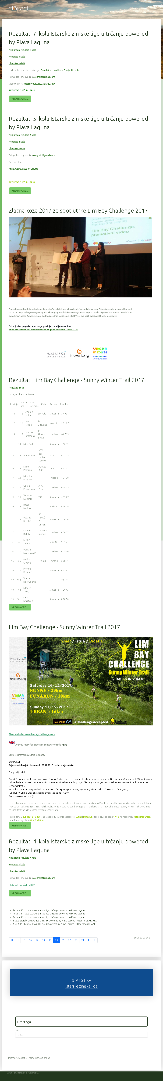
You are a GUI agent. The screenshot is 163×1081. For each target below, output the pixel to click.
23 (76, 940)
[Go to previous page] (18, 940)
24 (82, 940)
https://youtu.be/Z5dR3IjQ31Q (39, 83)
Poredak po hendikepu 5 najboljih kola (60, 70)
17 (37, 940)
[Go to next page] (88, 940)
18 (43, 940)
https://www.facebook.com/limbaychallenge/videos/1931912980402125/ (43, 329)
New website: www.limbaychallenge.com (32, 734)
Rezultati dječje (16, 387)
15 (24, 940)
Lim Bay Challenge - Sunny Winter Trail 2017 (64, 627)
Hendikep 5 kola (17, 141)
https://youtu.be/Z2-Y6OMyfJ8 (23, 169)
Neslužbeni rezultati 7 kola (22, 50)
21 (63, 940)
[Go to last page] (94, 940)
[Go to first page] (12, 940)
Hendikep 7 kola (17, 56)
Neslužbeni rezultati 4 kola (22, 857)
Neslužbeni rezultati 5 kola (22, 135)
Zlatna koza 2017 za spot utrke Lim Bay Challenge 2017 (78, 210)
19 (50, 940)
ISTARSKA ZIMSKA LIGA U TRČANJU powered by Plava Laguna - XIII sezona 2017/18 (54, 924)
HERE (64, 744)
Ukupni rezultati (17, 63)
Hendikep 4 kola (17, 864)
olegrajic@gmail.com (44, 77)
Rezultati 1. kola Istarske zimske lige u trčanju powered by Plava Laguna (49, 913)
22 (69, 940)
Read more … (21, 99)
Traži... (18, 1030)
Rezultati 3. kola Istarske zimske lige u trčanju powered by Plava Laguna (49, 910)
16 (30, 940)
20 (56, 940)
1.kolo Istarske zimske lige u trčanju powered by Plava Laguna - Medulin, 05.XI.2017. (55, 920)
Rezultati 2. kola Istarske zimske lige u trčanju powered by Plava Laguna (49, 917)
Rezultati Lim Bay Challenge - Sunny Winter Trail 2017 (76, 380)
